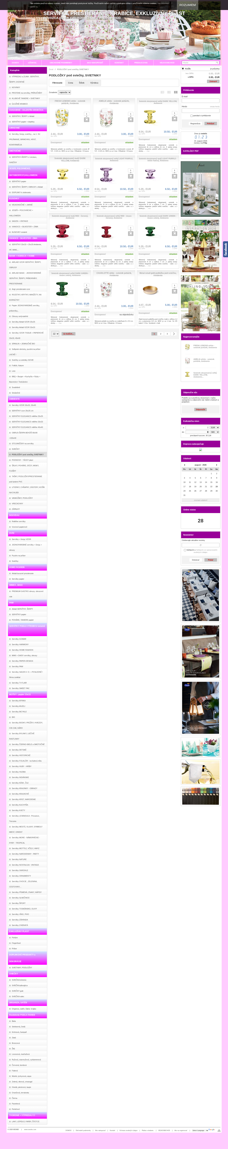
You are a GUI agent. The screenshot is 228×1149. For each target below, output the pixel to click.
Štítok (81, 83)
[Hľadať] (217, 63)
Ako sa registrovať (181, 1130)
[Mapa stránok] (219, 1130)
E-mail (185, 96)
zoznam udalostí (200, 500)
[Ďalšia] (174, 333)
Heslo (184, 106)
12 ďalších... (68, 334)
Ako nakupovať (100, 1130)
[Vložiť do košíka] (86, 119)
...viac (147, 151)
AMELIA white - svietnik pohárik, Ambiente (203, 360)
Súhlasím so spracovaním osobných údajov (205, 551)
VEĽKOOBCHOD (164, 1130)
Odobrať (195, 560)
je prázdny (214, 69)
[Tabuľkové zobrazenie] (169, 92)
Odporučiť (200, 410)
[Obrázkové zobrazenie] (175, 92)
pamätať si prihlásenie (202, 116)
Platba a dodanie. (148, 1130)
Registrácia (195, 124)
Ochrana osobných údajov (129, 1130)
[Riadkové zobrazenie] (162, 92)
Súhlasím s (201, 551)
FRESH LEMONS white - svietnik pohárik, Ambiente (205, 346)
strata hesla (214, 107)
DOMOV (68, 1130)
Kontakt (112, 1130)
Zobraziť (213, 81)
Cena (70, 83)
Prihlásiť (210, 124)
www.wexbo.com (30, 1129)
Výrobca (94, 83)
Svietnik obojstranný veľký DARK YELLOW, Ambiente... (205, 375)
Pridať (210, 560)
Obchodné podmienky (83, 1130)
